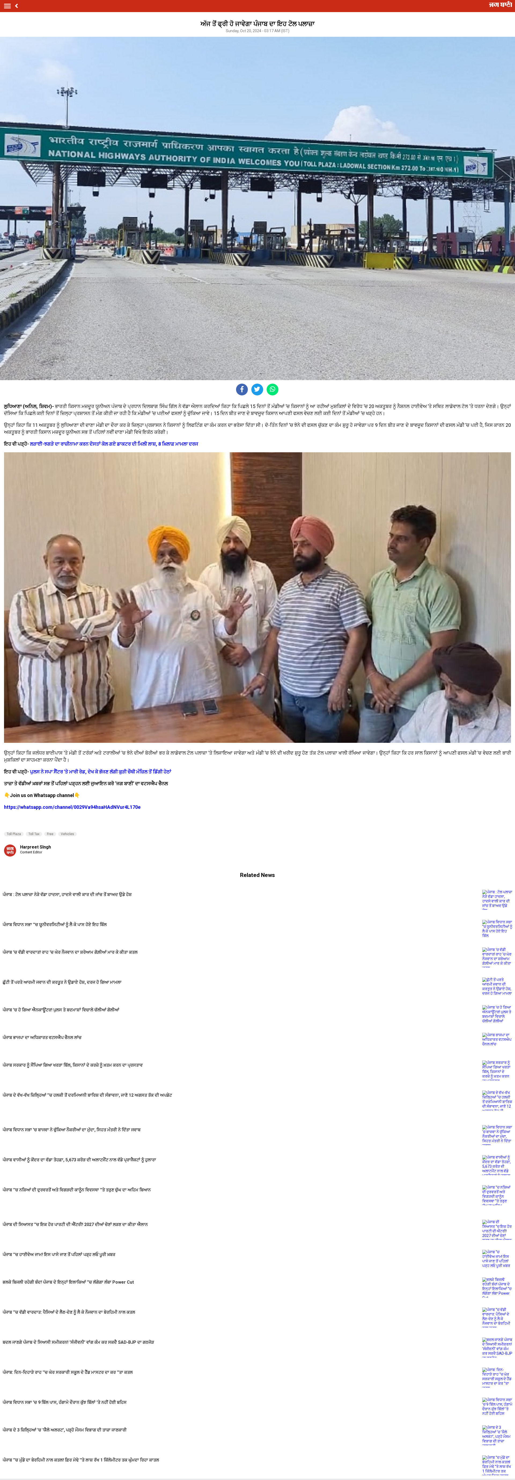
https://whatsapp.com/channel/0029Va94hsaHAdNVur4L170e (72, 807)
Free (50, 834)
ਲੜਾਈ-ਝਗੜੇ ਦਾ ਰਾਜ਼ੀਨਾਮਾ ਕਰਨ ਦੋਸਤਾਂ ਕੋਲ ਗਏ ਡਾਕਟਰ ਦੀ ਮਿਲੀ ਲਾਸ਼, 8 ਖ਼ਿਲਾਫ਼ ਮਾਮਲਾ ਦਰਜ (114, 444)
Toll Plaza (14, 834)
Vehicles (67, 834)
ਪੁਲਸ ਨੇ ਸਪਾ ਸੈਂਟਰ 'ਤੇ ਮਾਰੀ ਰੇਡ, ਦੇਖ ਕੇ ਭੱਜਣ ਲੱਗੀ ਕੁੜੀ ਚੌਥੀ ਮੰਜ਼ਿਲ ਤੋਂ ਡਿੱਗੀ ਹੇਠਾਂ (100, 771)
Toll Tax (33, 834)
